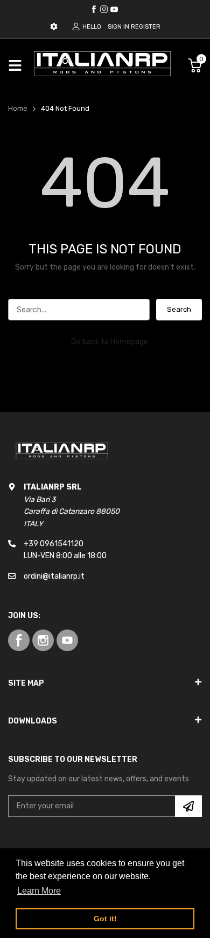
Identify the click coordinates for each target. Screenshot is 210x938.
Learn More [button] (39, 890)
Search (179, 309)
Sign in (118, 26)
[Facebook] (93, 9)
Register (145, 26)
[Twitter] (104, 9)
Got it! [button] (105, 918)
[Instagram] (114, 9)
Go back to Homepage (109, 341)
